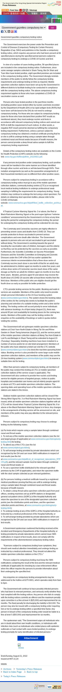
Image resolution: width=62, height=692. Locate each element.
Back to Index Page (12, 672)
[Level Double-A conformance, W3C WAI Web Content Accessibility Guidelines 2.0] (54, 687)
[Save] (12, 31)
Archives (7, 669)
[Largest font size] (26, 10)
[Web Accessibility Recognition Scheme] (39, 686)
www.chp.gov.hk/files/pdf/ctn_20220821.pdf (23, 157)
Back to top (32, 672)
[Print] (15, 31)
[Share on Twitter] (5, 31)
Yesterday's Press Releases (29, 669)
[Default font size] (20, 10)
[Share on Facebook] (2, 31)
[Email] (9, 31)
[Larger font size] (23, 10)
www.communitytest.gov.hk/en (14, 298)
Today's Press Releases (14, 676)
